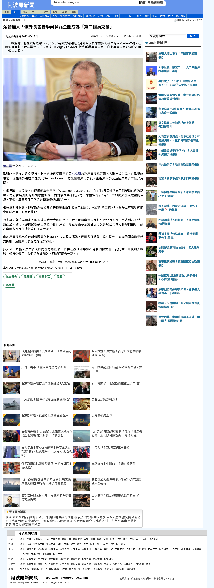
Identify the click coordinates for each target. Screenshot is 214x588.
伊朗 (9, 517)
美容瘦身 (141, 549)
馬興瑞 (53, 517)
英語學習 (196, 549)
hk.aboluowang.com (67, 2)
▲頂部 (171, 578)
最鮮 (22, 564)
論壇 (64, 12)
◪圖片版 (189, 20)
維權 (139, 15)
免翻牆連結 (155, 2)
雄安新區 (79, 521)
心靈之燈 (64, 549)
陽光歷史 (86, 569)
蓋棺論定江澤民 (39, 569)
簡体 (143, 2)
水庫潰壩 (11, 521)
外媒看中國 (39, 544)
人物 (100, 15)
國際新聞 (77, 15)
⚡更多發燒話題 (16, 511)
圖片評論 (120, 544)
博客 (74, 12)
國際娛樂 (75, 559)
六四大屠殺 (113, 517)
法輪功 (136, 517)
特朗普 (22, 521)
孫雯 (70, 521)
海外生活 (75, 549)
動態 (60, 544)
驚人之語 (51, 544)
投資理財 (163, 549)
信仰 (170, 15)
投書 (92, 544)
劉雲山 (122, 521)
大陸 (54, 15)
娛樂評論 (86, 559)
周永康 (36, 524)
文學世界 (35, 554)
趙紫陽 (26, 524)
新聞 (16, 12)
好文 (86, 544)
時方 (53, 261)
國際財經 (90, 15)
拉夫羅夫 (11, 276)
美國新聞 (44, 15)
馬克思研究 (74, 569)
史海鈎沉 (42, 549)
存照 (105, 544)
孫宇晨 (78, 517)
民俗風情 (139, 564)
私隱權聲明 (159, 578)
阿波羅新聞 (21, 5)
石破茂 (61, 521)
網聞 (108, 15)
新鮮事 (44, 12)
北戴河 (100, 521)
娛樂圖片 (108, 559)
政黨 (73, 544)
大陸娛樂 (31, 559)
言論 (29, 544)
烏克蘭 (76, 174)
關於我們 (124, 578)
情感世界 (42, 564)
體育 (147, 15)
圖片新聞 (153, 539)
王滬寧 (45, 521)
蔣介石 (90, 521)
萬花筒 (107, 564)
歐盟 (59, 276)
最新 (24, 15)
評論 (25, 12)
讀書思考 (185, 549)
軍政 (34, 15)
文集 (66, 544)
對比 (99, 544)
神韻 (32, 517)
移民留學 (75, 564)
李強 (53, 521)
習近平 (88, 517)
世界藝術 (24, 554)
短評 (79, 544)
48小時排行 (158, 43)
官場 (123, 15)
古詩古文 (152, 549)
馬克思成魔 (66, 517)
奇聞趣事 (97, 564)
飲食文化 (31, 564)
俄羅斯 (7, 166)
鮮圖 (148, 564)
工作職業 (97, 549)
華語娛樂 (42, 559)
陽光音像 (131, 569)
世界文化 (174, 549)
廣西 (25, 517)
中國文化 (119, 549)
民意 (112, 544)
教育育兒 (108, 549)
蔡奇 (9, 524)
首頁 (6, 12)
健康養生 (31, 549)
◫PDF (198, 20)
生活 (34, 12)
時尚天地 (86, 564)
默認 (138, 36)
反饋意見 (135, 578)
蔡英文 (16, 524)
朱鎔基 (16, 517)
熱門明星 (53, 559)
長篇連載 (46, 554)
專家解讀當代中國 (58, 569)
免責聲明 (146, 578)
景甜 (38, 517)
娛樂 (55, 12)
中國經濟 (65, 15)
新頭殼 (68, 261)
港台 (162, 15)
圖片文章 (57, 554)
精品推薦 (97, 559)
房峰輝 (132, 521)
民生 (131, 15)
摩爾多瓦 (44, 276)
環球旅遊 (128, 564)
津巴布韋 (111, 521)
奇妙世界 (117, 564)
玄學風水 (86, 549)
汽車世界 (64, 564)
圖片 (180, 15)
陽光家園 (120, 569)
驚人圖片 (24, 569)
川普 (45, 517)
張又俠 (126, 517)
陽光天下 (109, 569)
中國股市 (34, 521)
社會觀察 (53, 564)
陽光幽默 (97, 569)
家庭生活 (53, 549)
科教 (116, 15)
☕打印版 (179, 20)
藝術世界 (130, 549)
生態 (154, 15)
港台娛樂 (64, 559)
